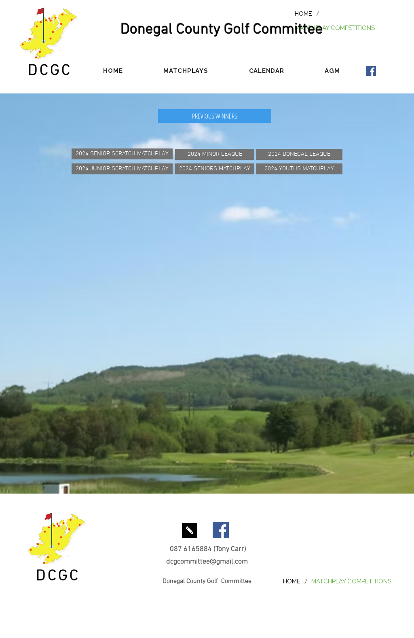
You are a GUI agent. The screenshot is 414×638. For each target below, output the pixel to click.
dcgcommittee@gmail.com (207, 561)
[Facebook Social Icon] (371, 71)
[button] (186, 71)
